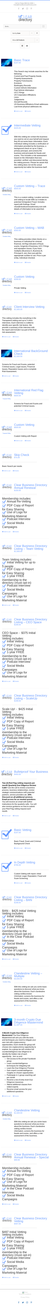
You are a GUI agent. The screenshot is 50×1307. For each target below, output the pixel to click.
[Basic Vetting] (6, 834)
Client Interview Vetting (29, 307)
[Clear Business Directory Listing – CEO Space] (6, 620)
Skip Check (21, 455)
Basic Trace (22, 60)
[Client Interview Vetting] (6, 308)
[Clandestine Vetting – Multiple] (6, 977)
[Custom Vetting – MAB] (6, 231)
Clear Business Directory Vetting (30, 1220)
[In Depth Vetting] (6, 866)
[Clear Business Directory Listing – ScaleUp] (6, 697)
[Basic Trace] (6, 62)
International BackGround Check (31, 352)
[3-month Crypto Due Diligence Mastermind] (6, 1022)
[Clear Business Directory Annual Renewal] (6, 486)
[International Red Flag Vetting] (6, 394)
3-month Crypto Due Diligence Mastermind (28, 1021)
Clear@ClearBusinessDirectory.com (25, 5)
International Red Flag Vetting (28, 391)
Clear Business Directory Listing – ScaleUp (30, 697)
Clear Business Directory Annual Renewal (30, 486)
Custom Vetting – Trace (29, 186)
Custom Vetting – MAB (29, 228)
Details (28, 111)
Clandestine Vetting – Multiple (28, 975)
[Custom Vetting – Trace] (6, 190)
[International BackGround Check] (6, 353)
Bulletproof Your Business (31, 771)
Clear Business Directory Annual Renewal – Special (31, 1156)
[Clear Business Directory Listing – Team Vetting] (6, 547)
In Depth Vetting (24, 862)
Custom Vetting (24, 276)
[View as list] (27, 46)
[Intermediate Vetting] (6, 129)
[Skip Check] (6, 456)
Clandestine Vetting (27, 1110)
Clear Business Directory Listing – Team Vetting (30, 547)
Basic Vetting (22, 830)
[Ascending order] (37, 33)
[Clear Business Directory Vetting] (6, 1219)
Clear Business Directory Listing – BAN (30, 898)
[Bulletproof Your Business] (6, 773)
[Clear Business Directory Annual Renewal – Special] (6, 1156)
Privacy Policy (25, 1297)
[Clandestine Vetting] (6, 1114)
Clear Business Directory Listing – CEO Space (30, 621)
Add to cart (19, 111)
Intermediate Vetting (27, 125)
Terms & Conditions (25, 1294)
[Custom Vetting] (6, 280)
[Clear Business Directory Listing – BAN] (6, 898)
